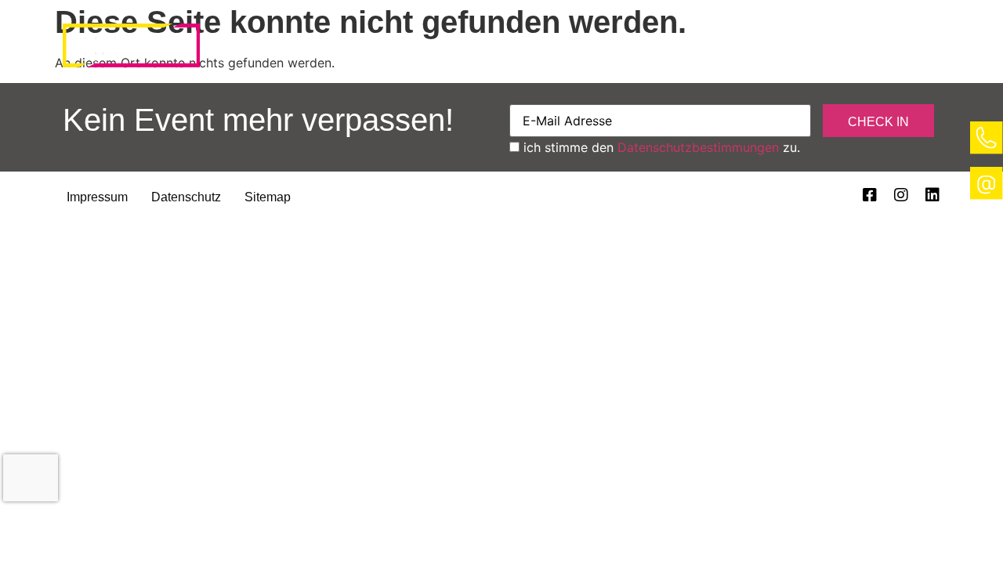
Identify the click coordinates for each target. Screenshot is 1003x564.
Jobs (895, 50)
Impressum (97, 197)
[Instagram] (901, 195)
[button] (314, 50)
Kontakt (793, 50)
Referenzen (661, 50)
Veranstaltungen (492, 50)
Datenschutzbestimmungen (698, 147)
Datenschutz (186, 197)
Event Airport (313, 50)
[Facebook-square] (869, 195)
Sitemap (267, 197)
